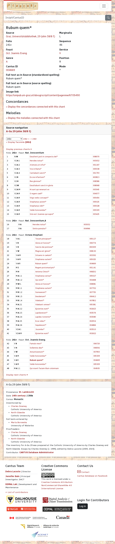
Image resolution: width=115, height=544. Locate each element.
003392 (93, 255)
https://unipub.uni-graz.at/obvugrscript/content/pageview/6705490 (43, 95)
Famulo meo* (36, 343)
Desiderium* (40, 296)
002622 (93, 333)
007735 (93, 292)
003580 (93, 317)
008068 (96, 185)
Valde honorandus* (38, 210)
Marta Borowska (19, 422)
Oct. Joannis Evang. (16, 53)
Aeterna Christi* (42, 271)
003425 (96, 214)
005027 (93, 276)
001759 (96, 173)
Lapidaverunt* (41, 313)
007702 (93, 288)
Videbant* (39, 300)
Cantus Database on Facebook (92, 476)
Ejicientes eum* (42, 309)
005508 (96, 169)
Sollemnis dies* (36, 348)
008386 (96, 181)
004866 (93, 325)
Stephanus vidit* (37, 206)
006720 (96, 343)
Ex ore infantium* (37, 177)
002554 (93, 321)
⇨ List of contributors (16, 492)
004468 (93, 280)
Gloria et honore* (42, 243)
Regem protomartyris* (45, 267)
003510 (93, 329)
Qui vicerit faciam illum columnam (44, 368)
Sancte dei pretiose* (44, 247)
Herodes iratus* (36, 161)
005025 (96, 202)
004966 (87, 228)
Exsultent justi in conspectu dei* (44, 156)
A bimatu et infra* (38, 165)
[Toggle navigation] (104, 6)
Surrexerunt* (40, 292)
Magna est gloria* (43, 251)
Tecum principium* (43, 239)
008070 (96, 156)
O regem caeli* (36, 193)
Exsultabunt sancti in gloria (41, 185)
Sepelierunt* (40, 325)
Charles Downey (19, 406)
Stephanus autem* (38, 202)
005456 (96, 198)
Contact (85, 472)
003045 (96, 189)
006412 (93, 296)
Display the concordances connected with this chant (36, 106)
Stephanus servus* (43, 276)
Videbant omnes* (42, 304)
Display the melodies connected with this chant (34, 118)
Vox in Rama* (35, 169)
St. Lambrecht (26, 392)
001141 (93, 267)
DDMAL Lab (11, 484)
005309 (96, 210)
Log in (82, 506)
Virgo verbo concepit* (39, 198)
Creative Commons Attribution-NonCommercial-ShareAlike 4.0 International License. (57, 485)
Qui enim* (39, 280)
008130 (93, 251)
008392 (96, 348)
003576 (93, 313)
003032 (96, 161)
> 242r (34, 139)
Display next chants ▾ (17, 375)
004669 (10, 70)
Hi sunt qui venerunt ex (39, 189)
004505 (96, 368)
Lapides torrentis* (43, 317)
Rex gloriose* (35, 181)
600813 (96, 177)
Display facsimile (19, 142)
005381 (93, 304)
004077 (96, 193)
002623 (93, 309)
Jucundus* (39, 329)
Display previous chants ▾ (19, 149)
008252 (93, 271)
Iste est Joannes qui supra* (42, 214)
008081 (93, 284)
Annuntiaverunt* (37, 352)
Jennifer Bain (12, 476)
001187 (96, 165)
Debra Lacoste (13, 471)
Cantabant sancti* (38, 173)
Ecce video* (40, 321)
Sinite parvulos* (39, 228)
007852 (93, 300)
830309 (93, 247)
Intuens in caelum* (43, 255)
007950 (96, 352)
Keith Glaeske (18, 412)
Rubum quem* (41, 263)
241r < (26, 139)
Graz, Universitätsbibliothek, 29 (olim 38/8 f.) (30, 36)
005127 (93, 239)
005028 (96, 206)
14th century (18, 395)
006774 (93, 243)
